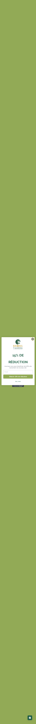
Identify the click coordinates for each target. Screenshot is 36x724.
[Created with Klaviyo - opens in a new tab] (18, 386)
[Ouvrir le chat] (30, 717)
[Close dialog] (32, 339)
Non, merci (18, 381)
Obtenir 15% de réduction (18, 376)
